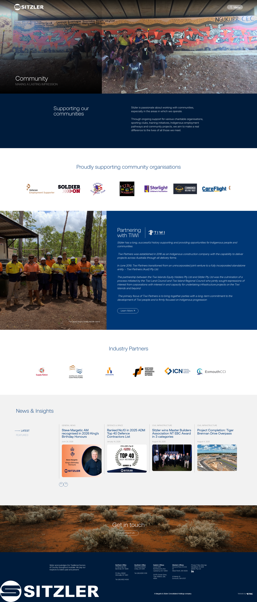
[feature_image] (81, 461)
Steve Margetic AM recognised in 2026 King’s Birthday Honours (80, 433)
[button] (235, 7)
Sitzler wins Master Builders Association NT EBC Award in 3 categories (171, 433)
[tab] (35, 430)
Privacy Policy (196, 565)
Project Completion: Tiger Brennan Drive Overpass (215, 432)
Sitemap (204, 565)
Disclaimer (194, 567)
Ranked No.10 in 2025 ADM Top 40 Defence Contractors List (126, 433)
